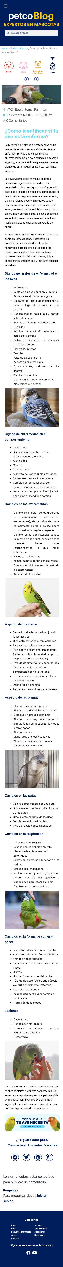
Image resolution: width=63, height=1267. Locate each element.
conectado (46, 1177)
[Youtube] (34, 1253)
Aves (13, 1235)
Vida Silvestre (40, 1229)
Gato (13, 1229)
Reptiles (15, 1238)
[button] (15, 1157)
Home (5, 48)
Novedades (39, 1235)
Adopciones (39, 1232)
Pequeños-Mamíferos (21, 1232)
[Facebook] (28, 1253)
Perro (13, 1225)
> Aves (21, 48)
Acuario (38, 1225)
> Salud (13, 48)
